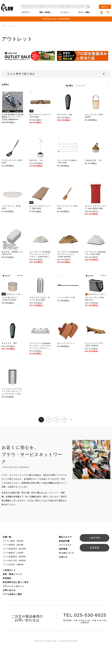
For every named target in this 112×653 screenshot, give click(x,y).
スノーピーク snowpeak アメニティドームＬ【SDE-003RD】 (67, 254)
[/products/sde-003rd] (68, 239)
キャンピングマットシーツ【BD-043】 (40, 207)
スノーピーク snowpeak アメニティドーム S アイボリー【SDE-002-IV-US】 (40, 254)
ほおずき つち (36, 160)
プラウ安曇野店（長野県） (15, 557)
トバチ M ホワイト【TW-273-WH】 (10, 299)
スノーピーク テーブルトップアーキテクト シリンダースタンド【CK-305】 (12, 391)
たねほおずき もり (93, 160)
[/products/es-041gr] (96, 147)
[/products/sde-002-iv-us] (40, 239)
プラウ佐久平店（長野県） (15, 561)
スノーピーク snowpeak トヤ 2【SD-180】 (95, 253)
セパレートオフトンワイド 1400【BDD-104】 (95, 207)
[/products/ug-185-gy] (96, 285)
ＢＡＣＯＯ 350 (64, 115)
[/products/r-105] (68, 285)
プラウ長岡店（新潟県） (14, 545)
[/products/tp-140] (68, 147)
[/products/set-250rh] (96, 330)
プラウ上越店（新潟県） (14, 541)
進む (71, 419)
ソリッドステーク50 (66, 298)
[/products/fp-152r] (96, 102)
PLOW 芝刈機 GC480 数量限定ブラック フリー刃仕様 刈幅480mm (12, 117)
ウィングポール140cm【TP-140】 (67, 161)
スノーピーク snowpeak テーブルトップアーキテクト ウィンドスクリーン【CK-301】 (40, 345)
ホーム (3, 26)
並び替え (69, 86)
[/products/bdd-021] (68, 102)
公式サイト (105, 7)
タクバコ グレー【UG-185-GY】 (95, 299)
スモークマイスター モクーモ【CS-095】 (39, 299)
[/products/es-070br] (40, 147)
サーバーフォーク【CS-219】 (67, 207)
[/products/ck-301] (40, 330)
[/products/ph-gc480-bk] (13, 102)
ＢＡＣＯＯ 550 (9, 343)
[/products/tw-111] (13, 193)
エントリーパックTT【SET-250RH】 (94, 344)
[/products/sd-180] (96, 239)
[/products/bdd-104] (96, 193)
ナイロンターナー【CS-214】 (12, 161)
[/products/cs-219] (68, 193)
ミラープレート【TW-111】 (11, 207)
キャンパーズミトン (66, 343)
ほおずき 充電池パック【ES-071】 (12, 253)
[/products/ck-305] (13, 376)
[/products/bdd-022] (13, 330)
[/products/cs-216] (13, 147)
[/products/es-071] (13, 239)
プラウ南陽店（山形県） (14, 553)
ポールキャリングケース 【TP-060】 (40, 116)
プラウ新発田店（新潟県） (15, 549)
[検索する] (88, 6)
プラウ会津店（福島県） (14, 564)
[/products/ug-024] (68, 330)
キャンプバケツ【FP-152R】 (94, 116)
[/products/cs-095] (40, 285)
